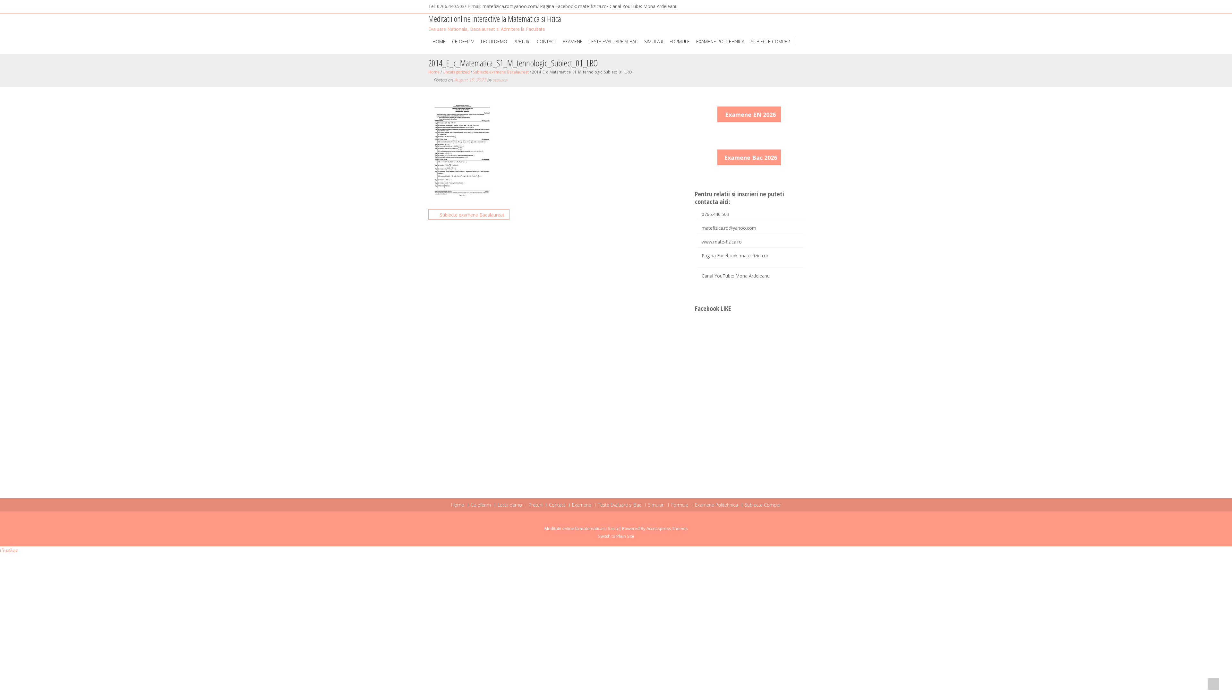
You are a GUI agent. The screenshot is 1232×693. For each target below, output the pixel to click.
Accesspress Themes (667, 528)
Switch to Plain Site (616, 536)
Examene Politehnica (720, 41)
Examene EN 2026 (750, 114)
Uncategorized (456, 72)
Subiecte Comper (770, 41)
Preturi (522, 41)
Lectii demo (494, 41)
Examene (573, 41)
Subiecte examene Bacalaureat (501, 72)
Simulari (653, 41)
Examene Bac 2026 (750, 157)
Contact (546, 41)
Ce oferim (463, 41)
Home (439, 41)
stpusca (500, 79)
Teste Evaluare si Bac (613, 41)
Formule (680, 41)
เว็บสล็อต (9, 550)
